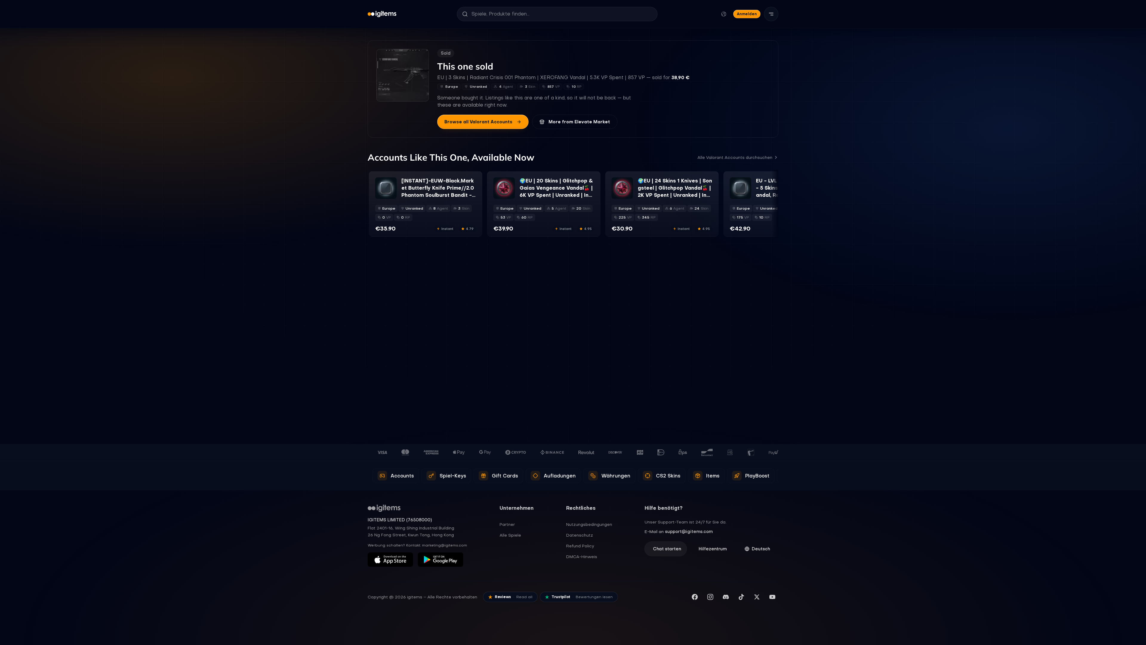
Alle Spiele (510, 535)
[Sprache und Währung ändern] (724, 14)
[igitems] (382, 14)
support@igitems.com (689, 531)
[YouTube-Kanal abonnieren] (772, 597)
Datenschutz (579, 535)
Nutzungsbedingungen (589, 524)
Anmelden (747, 13)
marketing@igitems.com (444, 545)
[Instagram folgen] (710, 597)
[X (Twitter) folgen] (757, 597)
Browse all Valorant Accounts (478, 122)
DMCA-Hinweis (581, 556)
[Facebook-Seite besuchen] (695, 597)
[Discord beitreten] (726, 597)
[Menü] (771, 14)
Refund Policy (580, 546)
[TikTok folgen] (741, 597)
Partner (507, 524)
